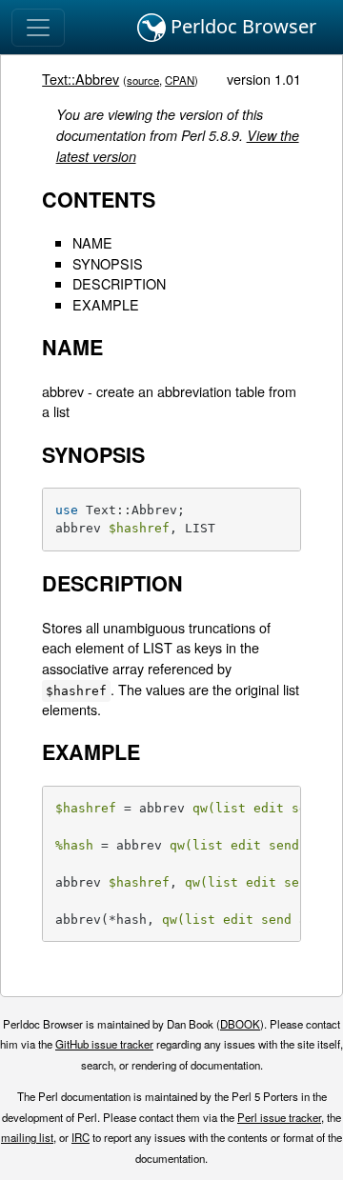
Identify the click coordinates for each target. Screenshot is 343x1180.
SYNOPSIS (107, 263)
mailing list (27, 1137)
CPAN (179, 80)
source (143, 80)
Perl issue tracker (279, 1117)
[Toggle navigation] (38, 28)
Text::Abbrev (80, 79)
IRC (80, 1137)
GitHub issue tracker (104, 1043)
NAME (92, 242)
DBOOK (240, 1023)
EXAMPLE (105, 304)
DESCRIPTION (119, 283)
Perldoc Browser (241, 26)
